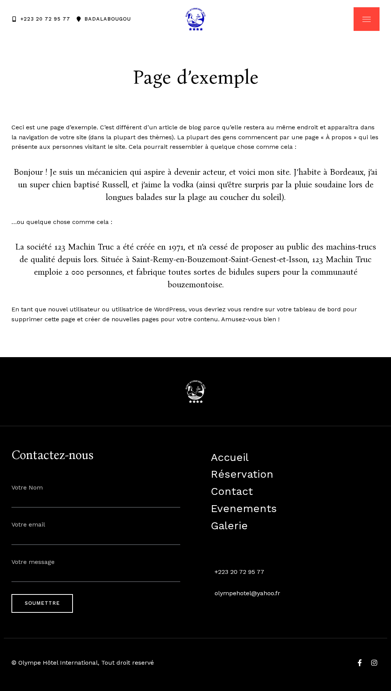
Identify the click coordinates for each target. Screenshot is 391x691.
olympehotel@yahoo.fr (247, 593)
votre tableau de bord (309, 309)
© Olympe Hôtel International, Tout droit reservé (82, 662)
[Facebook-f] (359, 662)
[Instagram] (374, 662)
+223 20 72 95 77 (239, 571)
